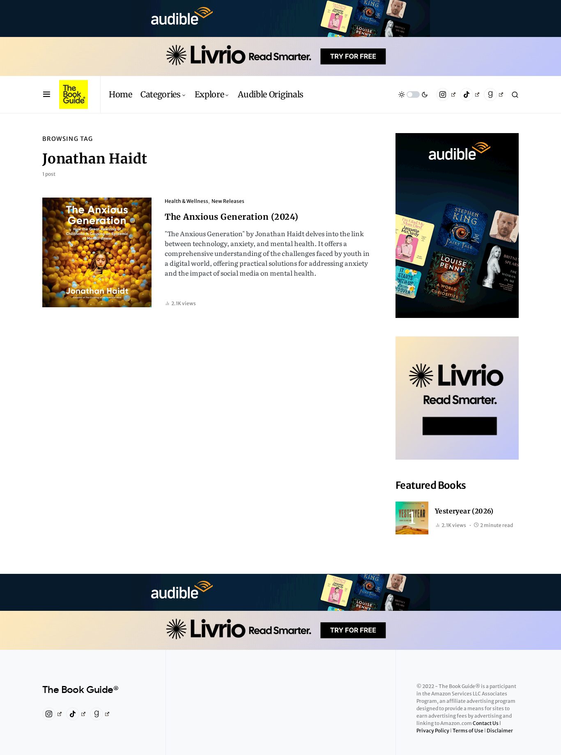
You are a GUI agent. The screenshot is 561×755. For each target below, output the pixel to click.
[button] (46, 94)
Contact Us (486, 723)
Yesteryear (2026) (464, 511)
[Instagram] (445, 94)
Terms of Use (468, 730)
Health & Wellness (186, 201)
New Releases (228, 201)
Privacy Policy (433, 730)
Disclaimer (500, 730)
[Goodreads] (493, 94)
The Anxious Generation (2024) (232, 217)
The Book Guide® (80, 690)
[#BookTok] (469, 94)
